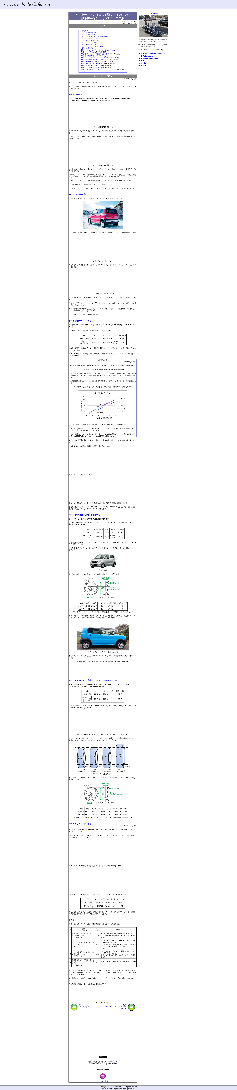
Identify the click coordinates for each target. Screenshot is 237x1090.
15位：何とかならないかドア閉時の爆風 (94, 59)
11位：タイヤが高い (87, 52)
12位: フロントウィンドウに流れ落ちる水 (95, 54)
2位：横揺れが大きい (89, 34)
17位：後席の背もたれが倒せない (92, 63)
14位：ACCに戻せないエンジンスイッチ (94, 57)
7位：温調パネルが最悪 (90, 44)
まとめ (83, 71)
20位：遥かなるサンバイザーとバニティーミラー (97, 69)
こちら (113, 1062)
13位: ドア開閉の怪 (87, 56)
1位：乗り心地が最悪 (89, 33)
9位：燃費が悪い (87, 48)
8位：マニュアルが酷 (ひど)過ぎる (93, 46)
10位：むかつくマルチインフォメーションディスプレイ (99, 50)
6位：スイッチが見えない (90, 42)
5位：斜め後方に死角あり (90, 40)
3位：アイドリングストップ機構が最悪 (95, 36)
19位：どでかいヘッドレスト (91, 67)
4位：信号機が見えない (90, 38)
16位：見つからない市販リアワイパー (93, 61)
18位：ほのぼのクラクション (91, 65)
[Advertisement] (102, 670)
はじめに (85, 31)
